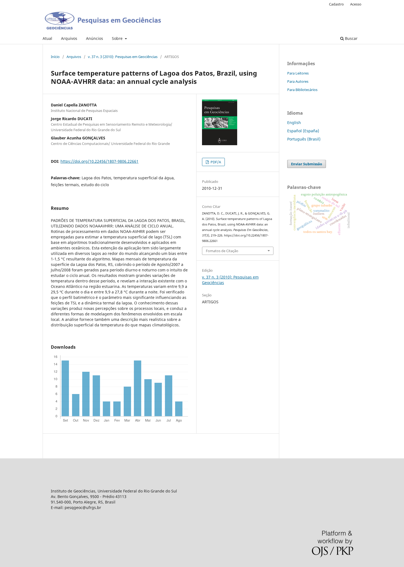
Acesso (355, 4)
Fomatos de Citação (222, 250)
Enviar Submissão (306, 163)
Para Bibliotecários (302, 89)
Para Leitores (298, 73)
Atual (47, 38)
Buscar (351, 38)
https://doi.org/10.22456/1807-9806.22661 (99, 161)
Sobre (118, 38)
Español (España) (303, 130)
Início (55, 56)
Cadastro (336, 4)
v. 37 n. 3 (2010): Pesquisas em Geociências (122, 56)
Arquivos (69, 38)
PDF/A (215, 161)
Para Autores (297, 81)
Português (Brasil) (303, 139)
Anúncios (94, 38)
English (294, 122)
